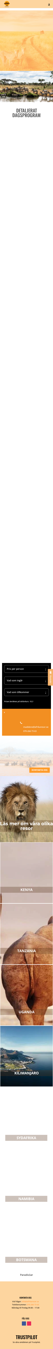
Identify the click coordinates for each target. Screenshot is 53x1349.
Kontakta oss (39, 770)
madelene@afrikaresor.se (35, 727)
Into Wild (14, 290)
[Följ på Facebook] (24, 1323)
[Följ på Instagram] (29, 1323)
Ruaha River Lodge (19, 438)
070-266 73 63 (30, 731)
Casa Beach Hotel (18, 547)
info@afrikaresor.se (30, 1301)
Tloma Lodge (16, 171)
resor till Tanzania (36, 652)
